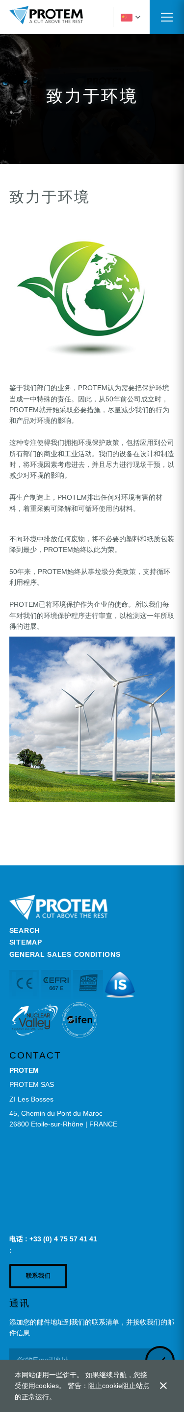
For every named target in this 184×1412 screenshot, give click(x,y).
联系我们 (38, 1275)
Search (24, 930)
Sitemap (25, 942)
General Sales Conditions (65, 954)
